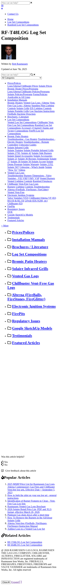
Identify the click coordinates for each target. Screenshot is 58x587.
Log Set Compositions (18, 22)
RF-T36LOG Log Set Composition (24, 542)
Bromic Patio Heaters (17, 136)
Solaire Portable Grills (18, 111)
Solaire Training (15, 150)
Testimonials (43, 158)
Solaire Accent (39, 161)
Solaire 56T (13, 167)
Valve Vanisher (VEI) (17, 198)
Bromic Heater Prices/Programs (22, 88)
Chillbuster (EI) (15, 203)
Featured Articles (15, 220)
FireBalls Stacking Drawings (21, 114)
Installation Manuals (17, 100)
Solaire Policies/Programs (19, 94)
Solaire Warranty (31, 164)
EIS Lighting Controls (41, 108)
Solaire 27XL (14, 153)
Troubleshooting (15, 175)
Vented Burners (47, 178)
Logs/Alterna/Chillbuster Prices (22, 86)
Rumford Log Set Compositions (23, 24)
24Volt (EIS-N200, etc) (36, 200)
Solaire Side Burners (42, 153)
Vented (11, 192)
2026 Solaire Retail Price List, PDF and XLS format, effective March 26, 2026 (29, 510)
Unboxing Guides (27, 144)
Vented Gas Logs (15, 172)
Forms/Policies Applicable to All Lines (27, 95)
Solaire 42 (26, 153)
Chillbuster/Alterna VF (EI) (42, 198)
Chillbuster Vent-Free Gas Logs (22, 184)
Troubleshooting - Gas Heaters (22, 139)
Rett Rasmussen (20, 64)
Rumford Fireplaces (42, 181)
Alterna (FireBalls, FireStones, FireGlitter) (28, 189)
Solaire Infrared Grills (18, 147)
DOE (10, 212)
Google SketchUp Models (20, 214)
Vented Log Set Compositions (22, 122)
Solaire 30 (16, 161)
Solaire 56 (26, 161)
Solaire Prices (45, 86)
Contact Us (12, 14)
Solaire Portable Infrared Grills (39, 150)
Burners (28, 175)
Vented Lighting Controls (19, 181)
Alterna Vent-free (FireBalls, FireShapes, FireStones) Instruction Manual (27, 524)
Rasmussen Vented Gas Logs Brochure (26, 506)
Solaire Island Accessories (20, 156)
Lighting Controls (25, 186)
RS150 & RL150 (15, 200)
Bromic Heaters (15, 102)
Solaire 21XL (46, 164)
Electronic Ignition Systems (20, 195)
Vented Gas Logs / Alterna (36, 102)
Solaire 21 (12, 158)
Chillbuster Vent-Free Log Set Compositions (30, 123)
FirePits (11, 206)
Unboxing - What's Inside (32, 167)
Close (5, 582)
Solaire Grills (22, 108)
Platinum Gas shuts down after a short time (28, 515)
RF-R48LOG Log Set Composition (24, 545)
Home (10, 19)
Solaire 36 (23, 158)
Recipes (32, 158)
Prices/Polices (14, 83)
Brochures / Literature (18, 116)
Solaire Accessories (42, 156)
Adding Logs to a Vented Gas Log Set (26, 529)
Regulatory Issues (16, 209)
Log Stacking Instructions (42, 111)
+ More (5, 225)
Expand (15, 582)
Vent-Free (19, 192)
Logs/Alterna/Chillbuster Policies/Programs (28, 91)
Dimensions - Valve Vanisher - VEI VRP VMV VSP (29, 177)
